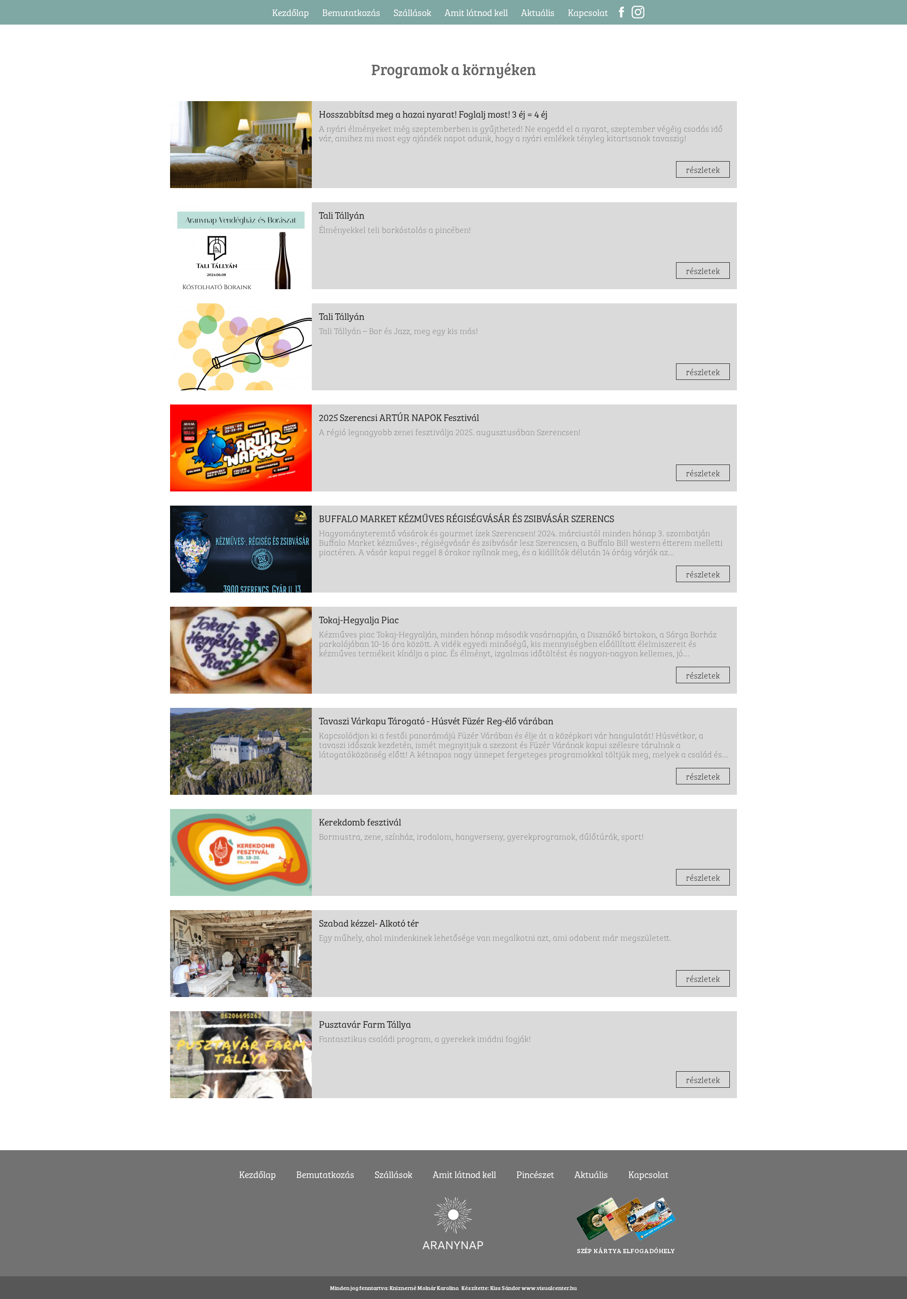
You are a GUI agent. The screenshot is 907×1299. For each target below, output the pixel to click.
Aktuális (538, 12)
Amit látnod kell (476, 12)
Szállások (412, 12)
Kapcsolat (588, 12)
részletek (703, 169)
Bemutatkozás (351, 12)
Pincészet (535, 1174)
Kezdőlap (290, 12)
